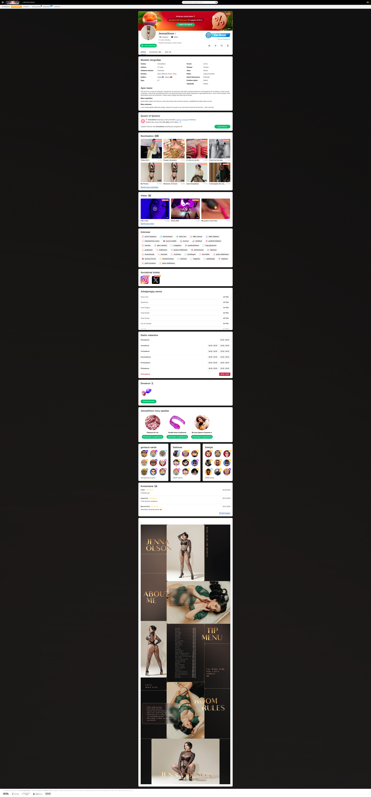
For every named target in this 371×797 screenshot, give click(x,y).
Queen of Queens (182, 120)
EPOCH (40, 790)
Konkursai (46, 6)
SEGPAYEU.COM (47, 790)
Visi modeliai (6, 6)
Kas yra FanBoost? (224, 39)
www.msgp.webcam (25, 790)
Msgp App (57, 6)
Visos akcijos (36, 6)
